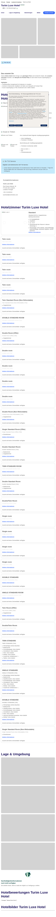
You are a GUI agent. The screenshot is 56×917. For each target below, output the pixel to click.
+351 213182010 (7, 192)
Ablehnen (12, 125)
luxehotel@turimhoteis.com (10, 195)
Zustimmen (44, 125)
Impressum (11, 121)
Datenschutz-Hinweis (22, 113)
